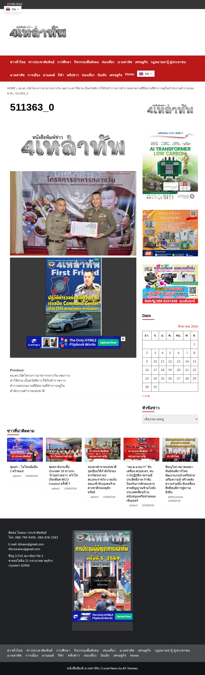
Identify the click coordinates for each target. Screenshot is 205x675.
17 (155, 370)
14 (187, 361)
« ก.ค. (146, 396)
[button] (195, 68)
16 (147, 370)
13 (178, 361)
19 (170, 370)
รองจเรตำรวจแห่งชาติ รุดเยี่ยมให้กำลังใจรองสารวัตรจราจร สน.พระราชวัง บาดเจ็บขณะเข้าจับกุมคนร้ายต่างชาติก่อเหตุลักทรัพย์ (102, 479)
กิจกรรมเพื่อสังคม (86, 62)
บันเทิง (102, 75)
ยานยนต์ (49, 75)
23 (147, 378)
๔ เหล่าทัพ (125, 62)
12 (170, 361)
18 (162, 370)
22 (194, 370)
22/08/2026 (109, 497)
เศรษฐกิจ (141, 62)
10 (155, 361)
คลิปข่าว (73, 75)
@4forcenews (175, 497)
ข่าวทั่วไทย (17, 62)
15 (194, 361)
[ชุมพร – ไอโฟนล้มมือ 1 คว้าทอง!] (25, 450)
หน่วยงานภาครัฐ (98, 456)
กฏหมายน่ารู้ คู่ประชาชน (168, 62)
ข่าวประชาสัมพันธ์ (41, 62)
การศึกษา (64, 62)
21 (187, 370)
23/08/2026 (31, 476)
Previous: (40, 380)
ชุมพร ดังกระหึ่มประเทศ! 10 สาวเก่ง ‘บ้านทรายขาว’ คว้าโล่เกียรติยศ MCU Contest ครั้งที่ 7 (63, 475)
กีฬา (61, 75)
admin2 (17, 476)
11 (162, 361)
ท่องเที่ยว (108, 62)
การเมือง (34, 75)
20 (178, 370)
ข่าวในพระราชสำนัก (61, 456)
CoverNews (109, 668)
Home (129, 74)
